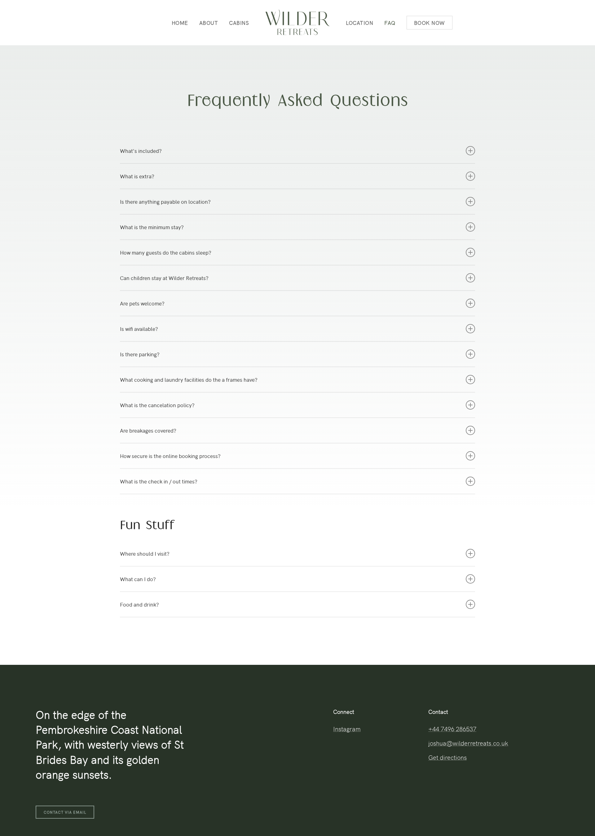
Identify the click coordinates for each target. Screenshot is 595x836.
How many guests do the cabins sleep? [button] (165, 252)
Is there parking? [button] (140, 354)
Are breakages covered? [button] (148, 430)
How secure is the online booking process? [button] (170, 456)
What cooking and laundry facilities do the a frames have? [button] (189, 379)
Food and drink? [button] (139, 604)
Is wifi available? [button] (139, 328)
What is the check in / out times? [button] (158, 481)
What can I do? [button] (138, 579)
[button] (65, 812)
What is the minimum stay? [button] (152, 227)
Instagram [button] (347, 728)
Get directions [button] (447, 757)
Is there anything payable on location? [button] (165, 201)
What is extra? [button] (137, 176)
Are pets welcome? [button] (142, 303)
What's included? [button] (141, 150)
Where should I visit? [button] (145, 553)
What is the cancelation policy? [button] (157, 405)
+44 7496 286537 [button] (452, 728)
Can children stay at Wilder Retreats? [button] (164, 278)
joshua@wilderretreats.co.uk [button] (468, 742)
